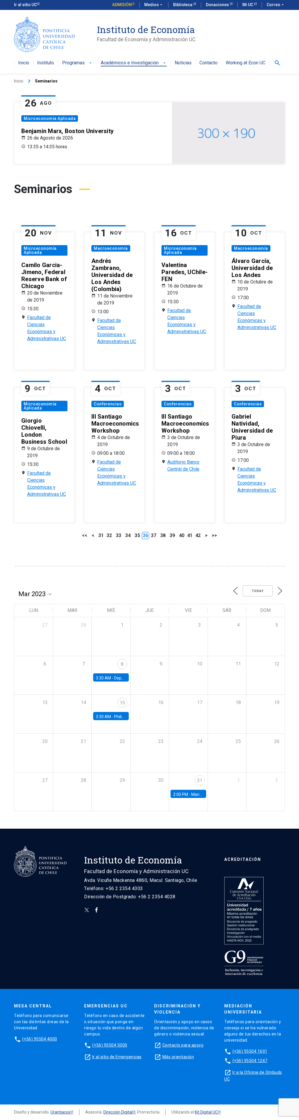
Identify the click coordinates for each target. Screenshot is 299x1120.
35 (137, 535)
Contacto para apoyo (183, 1045)
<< (84, 535)
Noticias (183, 63)
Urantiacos (60, 1112)
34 (128, 535)
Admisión (122, 4)
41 (189, 535)
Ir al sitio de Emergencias (117, 1056)
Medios (154, 4)
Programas (77, 63)
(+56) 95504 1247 (249, 1061)
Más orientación (178, 1056)
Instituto (45, 63)
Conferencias (107, 404)
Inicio (23, 63)
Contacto (208, 63)
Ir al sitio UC (25, 4)
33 (118, 535)
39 (172, 535)
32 (109, 535)
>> (214, 535)
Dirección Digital (118, 1112)
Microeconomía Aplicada (50, 118)
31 (101, 535)
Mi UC (248, 4)
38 (163, 535)
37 (153, 535)
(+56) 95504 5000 (109, 1045)
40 (181, 535)
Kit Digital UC (206, 1112)
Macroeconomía (111, 248)
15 (122, 703)
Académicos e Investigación (134, 63)
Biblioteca (183, 4)
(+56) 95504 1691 (249, 1051)
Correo (276, 4)
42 (198, 535)
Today (258, 591)
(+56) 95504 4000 (39, 1039)
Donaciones (218, 4)
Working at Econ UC (245, 63)
